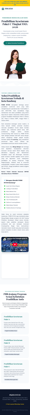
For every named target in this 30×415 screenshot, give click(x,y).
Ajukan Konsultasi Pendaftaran (16, 43)
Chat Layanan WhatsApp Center (15, 404)
